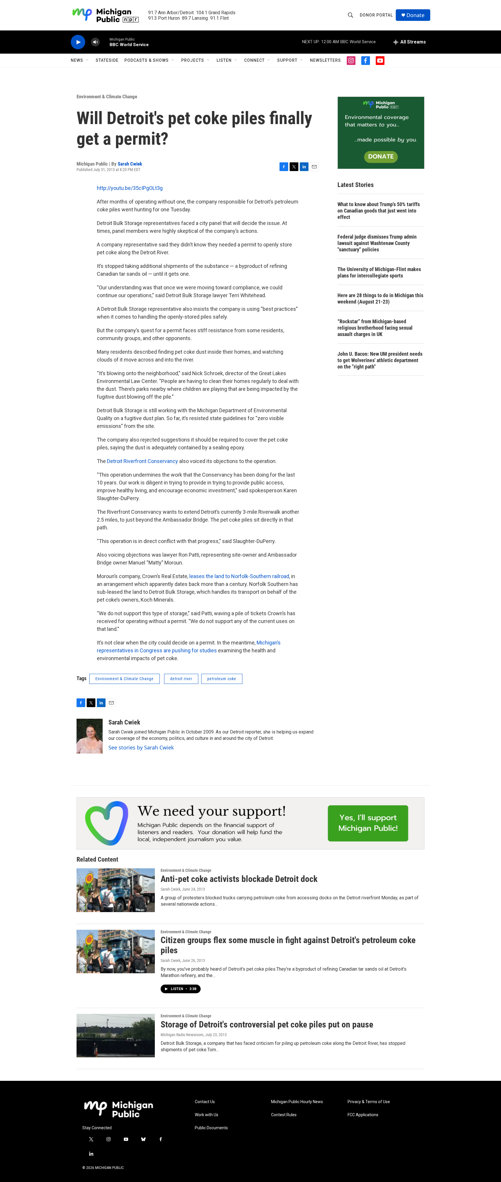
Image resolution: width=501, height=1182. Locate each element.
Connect (254, 60)
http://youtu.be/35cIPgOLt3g (130, 188)
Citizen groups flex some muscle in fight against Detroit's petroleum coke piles (288, 945)
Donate (415, 15)
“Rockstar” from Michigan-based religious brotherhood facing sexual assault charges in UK (375, 327)
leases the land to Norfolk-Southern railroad (239, 576)
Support (287, 60)
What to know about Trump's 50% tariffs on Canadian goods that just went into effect (378, 210)
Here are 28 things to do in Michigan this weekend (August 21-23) (380, 298)
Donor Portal (376, 15)
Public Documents (211, 1128)
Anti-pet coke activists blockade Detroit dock (239, 879)
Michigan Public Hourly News (297, 1102)
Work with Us (206, 1115)
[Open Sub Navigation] (87, 60)
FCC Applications (363, 1115)
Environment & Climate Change (107, 96)
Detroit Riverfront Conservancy (143, 461)
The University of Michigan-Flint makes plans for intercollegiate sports (379, 272)
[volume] (95, 42)
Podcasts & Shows (146, 60)
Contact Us (205, 1102)
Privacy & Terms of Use (369, 1102)
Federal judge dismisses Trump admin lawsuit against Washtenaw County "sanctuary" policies (377, 243)
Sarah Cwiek (130, 164)
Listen (224, 60)
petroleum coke (221, 678)
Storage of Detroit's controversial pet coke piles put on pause (267, 1024)
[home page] (118, 1109)
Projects (192, 60)
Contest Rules (284, 1115)
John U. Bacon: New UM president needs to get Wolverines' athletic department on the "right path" (379, 360)
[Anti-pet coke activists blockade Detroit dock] (116, 890)
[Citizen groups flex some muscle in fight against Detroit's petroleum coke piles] (116, 951)
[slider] (105, 42)
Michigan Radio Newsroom (182, 1034)
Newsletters (325, 60)
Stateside (107, 60)
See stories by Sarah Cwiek (141, 747)
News (77, 60)
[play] (78, 42)
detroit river (181, 678)
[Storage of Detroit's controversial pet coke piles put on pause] (116, 1035)
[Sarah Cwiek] (90, 736)
